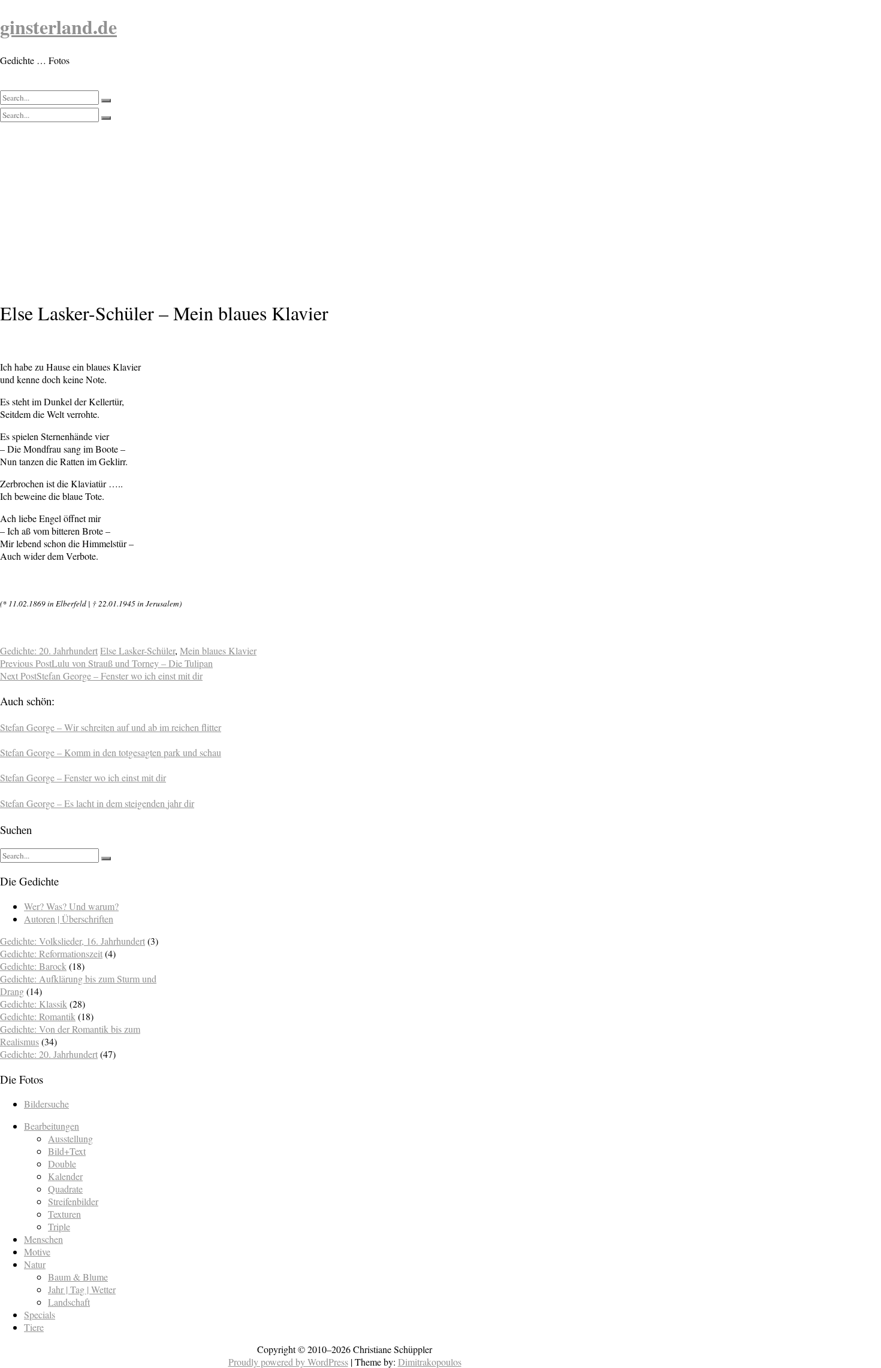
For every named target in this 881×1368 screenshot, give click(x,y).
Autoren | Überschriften (68, 918)
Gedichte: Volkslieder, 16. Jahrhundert (72, 941)
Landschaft (69, 1302)
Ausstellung (70, 1138)
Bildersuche (46, 1103)
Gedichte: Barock (33, 966)
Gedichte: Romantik (38, 1016)
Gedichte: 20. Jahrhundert (49, 650)
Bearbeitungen (51, 1126)
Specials (39, 1314)
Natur (35, 1264)
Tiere (34, 1327)
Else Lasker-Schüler (137, 650)
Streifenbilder (73, 1201)
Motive (37, 1251)
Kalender (65, 1176)
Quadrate (65, 1188)
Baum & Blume (78, 1276)
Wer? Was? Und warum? (71, 906)
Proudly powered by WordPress (288, 1361)
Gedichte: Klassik (33, 1003)
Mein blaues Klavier (218, 650)
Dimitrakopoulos (429, 1361)
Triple (59, 1226)
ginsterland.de (58, 27)
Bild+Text (67, 1151)
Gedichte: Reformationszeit (51, 953)
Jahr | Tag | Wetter (82, 1289)
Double (62, 1163)
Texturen (64, 1214)
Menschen (43, 1239)
